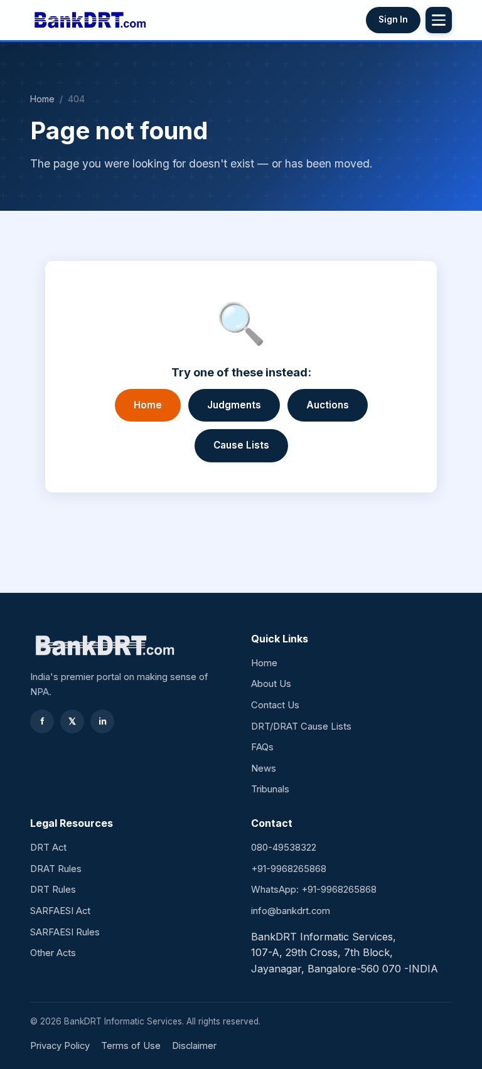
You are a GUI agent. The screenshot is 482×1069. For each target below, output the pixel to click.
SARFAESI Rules (65, 932)
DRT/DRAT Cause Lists (301, 726)
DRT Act (48, 847)
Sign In (393, 19)
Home (42, 98)
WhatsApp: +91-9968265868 (314, 889)
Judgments (234, 405)
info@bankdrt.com (290, 911)
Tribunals (270, 789)
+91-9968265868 (288, 869)
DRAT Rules (56, 869)
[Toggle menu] (439, 20)
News (263, 768)
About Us (271, 683)
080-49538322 (283, 847)
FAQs (262, 747)
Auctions (327, 405)
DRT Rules (53, 889)
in (103, 721)
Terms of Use (131, 1045)
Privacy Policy (60, 1045)
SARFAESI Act (60, 911)
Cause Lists (241, 445)
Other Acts (53, 953)
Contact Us (275, 705)
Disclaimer (194, 1045)
